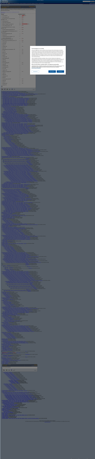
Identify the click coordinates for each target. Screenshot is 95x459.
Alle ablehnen (52, 71)
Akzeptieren (60, 71)
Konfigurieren (35, 71)
